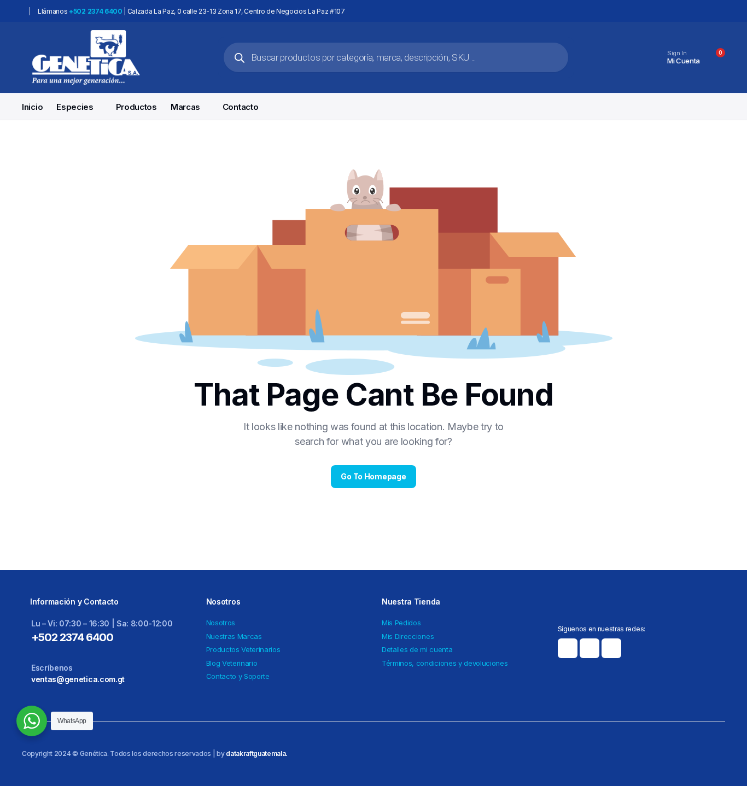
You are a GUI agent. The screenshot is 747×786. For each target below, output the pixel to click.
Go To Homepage (373, 476)
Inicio (32, 107)
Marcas (185, 107)
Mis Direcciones (408, 636)
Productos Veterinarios (243, 649)
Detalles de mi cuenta (417, 649)
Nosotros (220, 622)
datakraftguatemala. (257, 753)
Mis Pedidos (401, 622)
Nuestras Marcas (234, 636)
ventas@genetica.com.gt (78, 679)
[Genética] (85, 57)
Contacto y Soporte (238, 676)
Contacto (241, 107)
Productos (136, 107)
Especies (75, 107)
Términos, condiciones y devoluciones (444, 663)
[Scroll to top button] (722, 761)
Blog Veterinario (232, 663)
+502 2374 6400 (72, 637)
